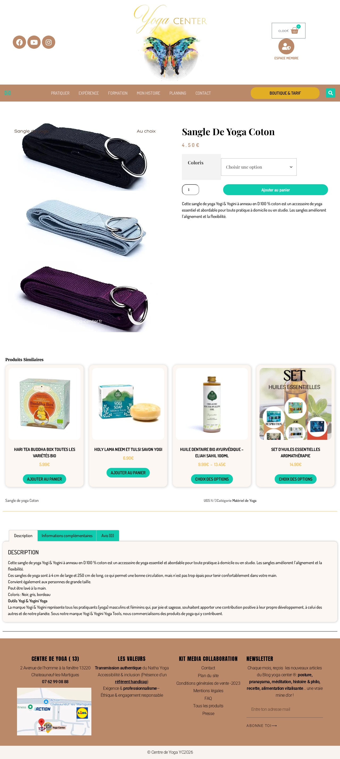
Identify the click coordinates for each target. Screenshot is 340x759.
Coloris (195, 162)
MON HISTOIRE (148, 93)
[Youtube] (34, 42)
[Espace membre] (286, 46)
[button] (330, 93)
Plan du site (208, 675)
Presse (208, 713)
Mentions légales (208, 690)
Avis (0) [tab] (107, 535)
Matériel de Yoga (244, 500)
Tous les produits (208, 705)
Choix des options (212, 479)
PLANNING (177, 93)
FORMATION (118, 93)
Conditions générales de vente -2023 (208, 683)
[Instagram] (48, 42)
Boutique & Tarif (285, 93)
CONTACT (203, 93)
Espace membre (286, 58)
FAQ (208, 698)
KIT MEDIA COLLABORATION (208, 659)
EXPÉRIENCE (89, 93)
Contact (208, 667)
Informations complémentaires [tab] (67, 535)
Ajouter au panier (275, 190)
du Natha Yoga (132, 667)
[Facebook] (19, 42)
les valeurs (132, 659)
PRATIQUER (60, 93)
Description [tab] (23, 535)
